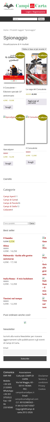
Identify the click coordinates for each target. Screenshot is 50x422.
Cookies (42, 389)
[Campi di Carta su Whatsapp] (34, 417)
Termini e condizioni (43, 381)
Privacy (41, 385)
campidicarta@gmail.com (26, 399)
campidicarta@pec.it (25, 392)
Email (5, 348)
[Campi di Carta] (25, 6)
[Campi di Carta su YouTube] (22, 417)
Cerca (32, 223)
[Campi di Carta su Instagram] (28, 417)
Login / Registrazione (35, 11)
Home (6, 30)
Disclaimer (43, 375)
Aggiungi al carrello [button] (33, 102)
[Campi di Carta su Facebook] (15, 417)
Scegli (8, 107)
